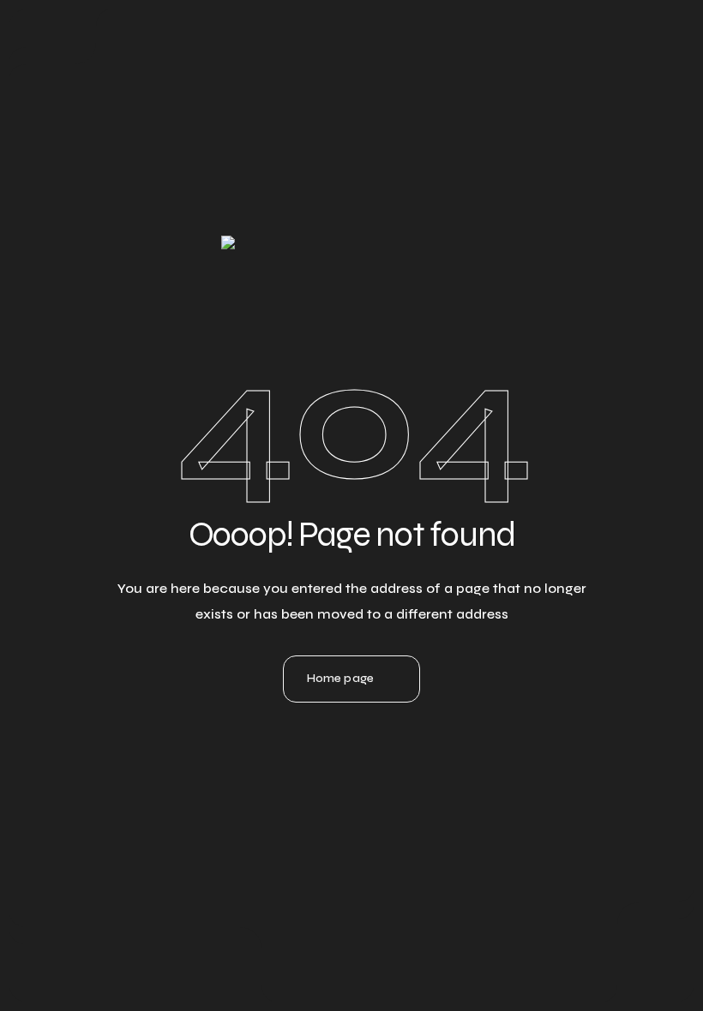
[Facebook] (398, 761)
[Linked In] (305, 761)
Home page (340, 678)
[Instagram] (351, 761)
